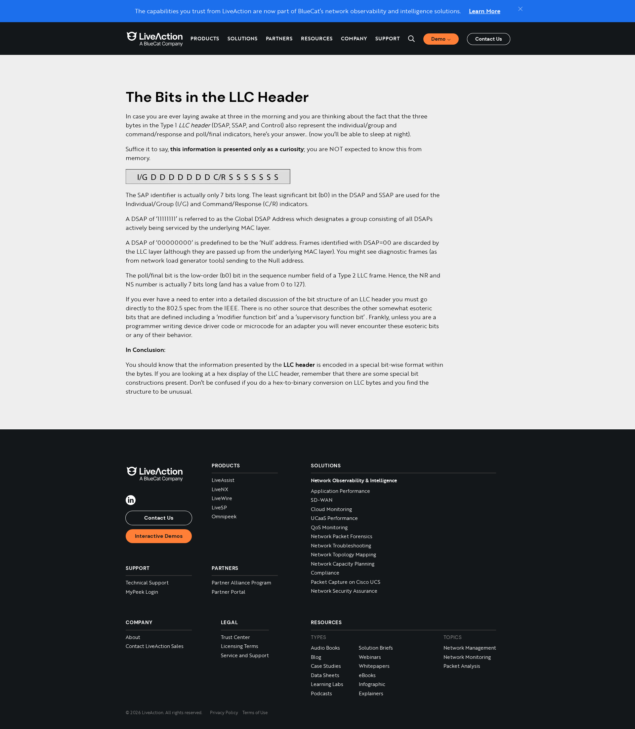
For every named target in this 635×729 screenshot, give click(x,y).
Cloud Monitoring (331, 509)
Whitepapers (374, 666)
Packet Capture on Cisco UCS (345, 582)
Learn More (484, 11)
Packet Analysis (462, 666)
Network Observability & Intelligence (354, 480)
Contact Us (488, 39)
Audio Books (325, 647)
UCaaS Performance (334, 518)
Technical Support (147, 582)
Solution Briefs (376, 647)
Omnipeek (224, 516)
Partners (279, 38)
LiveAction (155, 38)
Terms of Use (255, 712)
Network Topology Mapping (343, 554)
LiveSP (219, 507)
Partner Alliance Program (241, 582)
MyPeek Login (142, 591)
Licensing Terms (239, 646)
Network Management (470, 647)
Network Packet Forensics (341, 536)
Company (139, 622)
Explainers (371, 693)
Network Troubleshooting (341, 545)
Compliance (325, 572)
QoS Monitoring (329, 527)
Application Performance (340, 491)
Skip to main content (32, 7)
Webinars (370, 657)
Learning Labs (327, 684)
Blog (316, 657)
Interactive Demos (159, 536)
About (133, 637)
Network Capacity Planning (342, 563)
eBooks (367, 675)
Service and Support (245, 655)
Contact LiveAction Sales (155, 646)
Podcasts (321, 693)
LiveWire (222, 498)
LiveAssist (223, 480)
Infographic (372, 684)
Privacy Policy (224, 712)
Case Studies (326, 666)
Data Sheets (325, 675)
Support (387, 38)
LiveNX (220, 489)
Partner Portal (228, 591)
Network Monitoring (467, 657)
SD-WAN (321, 499)
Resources (326, 622)
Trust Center (235, 637)
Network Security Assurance (344, 590)
